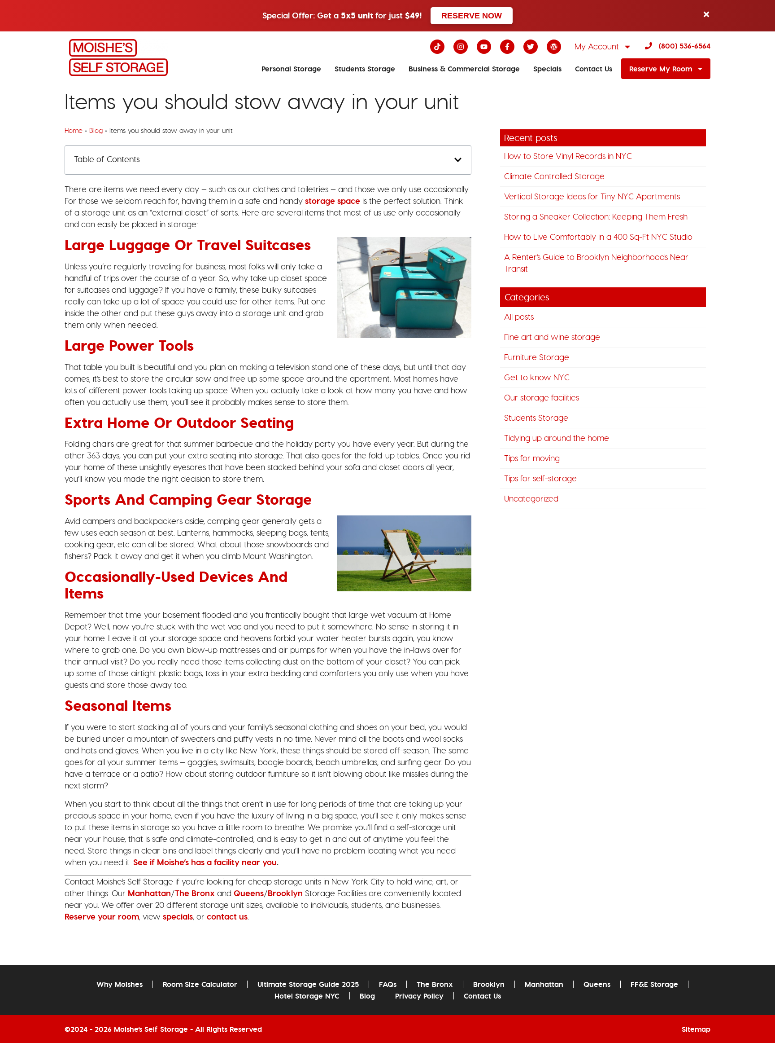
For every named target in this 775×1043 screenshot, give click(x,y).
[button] (458, 160)
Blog (96, 131)
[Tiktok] (437, 47)
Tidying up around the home (556, 438)
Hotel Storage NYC (307, 995)
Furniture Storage (536, 357)
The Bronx (435, 984)
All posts (519, 316)
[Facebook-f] (507, 47)
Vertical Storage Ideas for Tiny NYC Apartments (592, 196)
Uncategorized (531, 498)
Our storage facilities (541, 397)
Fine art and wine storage (552, 337)
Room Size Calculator (200, 984)
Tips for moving (532, 458)
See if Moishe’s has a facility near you (204, 862)
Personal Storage (291, 68)
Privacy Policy (419, 995)
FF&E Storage (654, 984)
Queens (596, 984)
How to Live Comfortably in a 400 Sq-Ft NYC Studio (598, 237)
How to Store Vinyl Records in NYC (568, 156)
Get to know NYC (537, 377)
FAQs (387, 984)
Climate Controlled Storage (554, 176)
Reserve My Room (660, 68)
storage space (332, 201)
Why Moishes (119, 984)
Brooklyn (489, 984)
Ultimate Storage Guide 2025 (308, 984)
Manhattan (544, 984)
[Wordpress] (554, 47)
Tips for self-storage (540, 478)
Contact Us (593, 68)
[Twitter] (530, 47)
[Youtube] (484, 47)
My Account (597, 46)
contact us (227, 916)
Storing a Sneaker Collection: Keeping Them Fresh (596, 216)
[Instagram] (460, 47)
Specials (547, 68)
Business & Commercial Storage (464, 68)
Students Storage (365, 68)
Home (74, 131)
